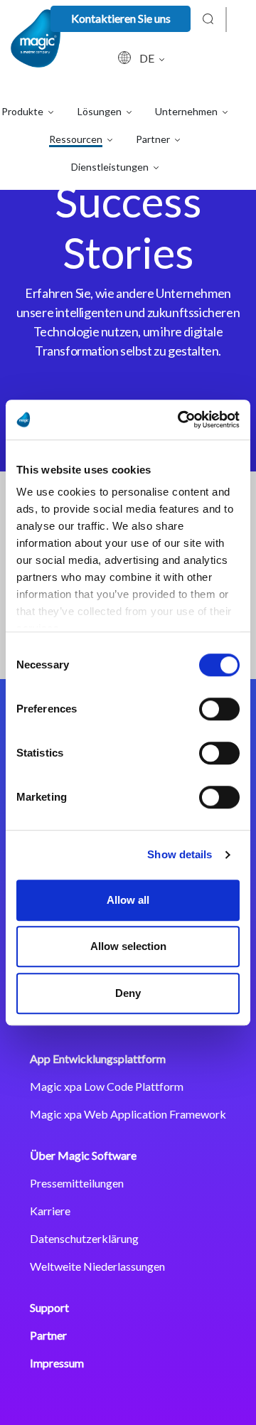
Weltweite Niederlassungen (97, 1266)
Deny (128, 993)
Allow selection (128, 946)
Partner (48, 1335)
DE (147, 58)
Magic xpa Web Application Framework (128, 1114)
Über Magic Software (83, 1155)
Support (49, 1307)
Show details (179, 854)
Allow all (128, 900)
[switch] (219, 709)
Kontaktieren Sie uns (121, 18)
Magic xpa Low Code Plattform (106, 1086)
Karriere (50, 1210)
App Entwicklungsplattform (98, 1058)
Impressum (57, 1363)
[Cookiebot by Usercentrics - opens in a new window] (181, 419)
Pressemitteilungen (77, 1183)
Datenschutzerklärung (84, 1238)
